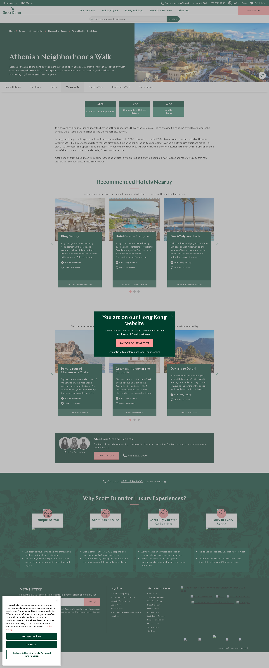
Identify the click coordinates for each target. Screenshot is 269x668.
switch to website (134, 343)
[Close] (57, 600)
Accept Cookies (31, 636)
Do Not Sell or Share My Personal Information (31, 654)
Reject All (32, 644)
